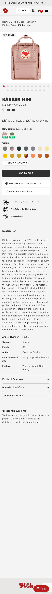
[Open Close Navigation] (46, 10)
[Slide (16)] (24, 90)
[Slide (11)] (48, 86)
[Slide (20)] (40, 90)
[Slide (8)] (36, 86)
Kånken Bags (9, 25)
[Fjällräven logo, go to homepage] (10, 10)
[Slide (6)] (28, 86)
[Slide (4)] (20, 86)
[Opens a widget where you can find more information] (41, 589)
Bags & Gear (17, 21)
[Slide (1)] (8, 86)
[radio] (5, 135)
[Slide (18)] (32, 90)
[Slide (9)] (40, 86)
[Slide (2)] (12, 86)
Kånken (30, 21)
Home (5, 21)
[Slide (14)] (16, 90)
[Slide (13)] (12, 90)
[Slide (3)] (16, 86)
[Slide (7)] (32, 86)
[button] (39, 10)
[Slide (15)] (20, 90)
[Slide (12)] (8, 90)
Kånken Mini (24, 25)
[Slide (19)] (36, 90)
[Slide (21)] (44, 90)
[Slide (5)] (24, 86)
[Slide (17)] (28, 90)
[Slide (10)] (44, 86)
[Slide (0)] (4, 86)
